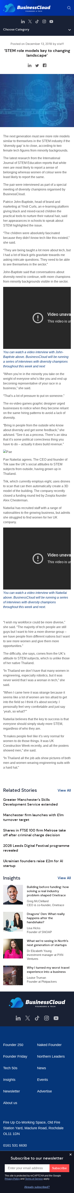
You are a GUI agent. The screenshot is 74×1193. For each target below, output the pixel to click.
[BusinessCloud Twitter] (30, 21)
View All (64, 790)
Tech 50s (10, 1068)
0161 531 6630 (15, 1145)
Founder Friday (15, 1056)
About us (10, 1103)
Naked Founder (49, 1045)
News (41, 1068)
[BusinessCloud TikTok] (37, 21)
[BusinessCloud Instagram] (44, 21)
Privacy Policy (12, 1178)
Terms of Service (34, 1178)
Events (42, 1080)
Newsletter (11, 1091)
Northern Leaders (51, 1056)
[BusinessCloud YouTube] (51, 21)
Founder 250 (13, 1045)
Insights (9, 1080)
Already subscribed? (37, 1187)
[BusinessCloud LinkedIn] (23, 21)
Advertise (44, 1091)
